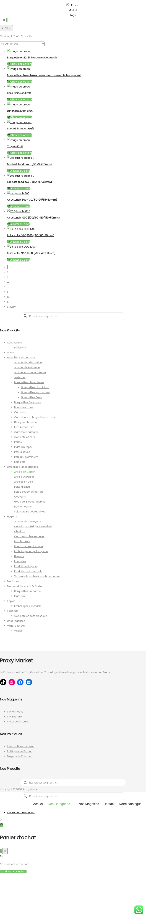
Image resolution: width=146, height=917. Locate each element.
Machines (13, 581)
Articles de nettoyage (27, 521)
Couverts (20, 412)
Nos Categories (59, 804)
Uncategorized (16, 621)
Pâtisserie (20, 347)
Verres (18, 631)
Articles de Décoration (28, 362)
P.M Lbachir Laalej (17, 721)
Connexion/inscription (21, 812)
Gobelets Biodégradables (29, 501)
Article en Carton (24, 472)
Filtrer (8, 28)
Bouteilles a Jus (23, 407)
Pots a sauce (22, 452)
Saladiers (19, 462)
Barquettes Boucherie (27, 402)
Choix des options (21, 64)
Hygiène (12, 516)
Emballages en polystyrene (31, 551)
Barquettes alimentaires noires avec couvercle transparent (44, 75)
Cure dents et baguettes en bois (34, 417)
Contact (108, 804)
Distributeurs (22, 541)
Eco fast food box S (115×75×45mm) (29, 182)
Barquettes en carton (27, 591)
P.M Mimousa (15, 711)
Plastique (12, 611)
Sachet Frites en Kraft (20, 128)
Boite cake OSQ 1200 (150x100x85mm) (30, 235)
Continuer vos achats (13, 871)
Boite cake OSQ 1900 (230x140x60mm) (31, 253)
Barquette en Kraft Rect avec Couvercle (32, 57)
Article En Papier (24, 477)
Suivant (11, 307)
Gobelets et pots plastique (30, 616)
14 (8, 297)
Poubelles (20, 561)
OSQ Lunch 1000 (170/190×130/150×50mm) (33, 217)
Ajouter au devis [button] (20, 171)
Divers (11, 352)
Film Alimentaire (24, 427)
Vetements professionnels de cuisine (37, 576)
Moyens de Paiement (20, 756)
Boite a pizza (22, 486)
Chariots (19, 531)
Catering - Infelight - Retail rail (33, 526)
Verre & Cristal (16, 626)
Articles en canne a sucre (30, 372)
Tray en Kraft (15, 146)
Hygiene (19, 556)
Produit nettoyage (25, 566)
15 (8, 302)
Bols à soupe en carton (28, 491)
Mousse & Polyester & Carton (25, 586)
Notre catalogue (130, 804)
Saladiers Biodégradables (29, 511)
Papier (11, 601)
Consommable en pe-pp (29, 536)
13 (8, 292)
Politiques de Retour (19, 751)
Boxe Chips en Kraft (19, 93)
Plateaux (19, 596)
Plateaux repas (23, 447)
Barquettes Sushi (31, 397)
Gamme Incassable (26, 432)
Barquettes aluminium (35, 387)
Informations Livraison (20, 746)
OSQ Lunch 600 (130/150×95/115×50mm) (32, 199)
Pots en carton (23, 506)
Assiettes (19, 377)
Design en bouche (25, 422)
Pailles (18, 442)
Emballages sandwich (27, 606)
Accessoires (14, 342)
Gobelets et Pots (24, 437)
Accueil (38, 804)
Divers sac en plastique (28, 546)
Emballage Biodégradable (23, 467)
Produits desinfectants (28, 571)
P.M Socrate (14, 716)
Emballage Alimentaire (21, 357)
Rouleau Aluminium (26, 457)
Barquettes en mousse (35, 392)
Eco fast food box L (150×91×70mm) (29, 164)
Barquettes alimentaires (29, 382)
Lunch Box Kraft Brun (20, 111)
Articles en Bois (23, 482)
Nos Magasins (89, 804)
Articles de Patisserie (27, 367)
